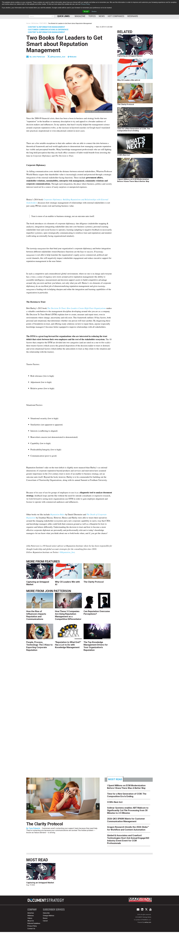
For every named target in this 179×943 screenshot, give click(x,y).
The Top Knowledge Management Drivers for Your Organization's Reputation (96, 646)
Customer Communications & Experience (48, 29)
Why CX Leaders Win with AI (128, 80)
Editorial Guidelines (33, 923)
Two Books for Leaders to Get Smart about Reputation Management (64, 43)
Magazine (80, 16)
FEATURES (52, 561)
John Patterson (38, 57)
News (102, 16)
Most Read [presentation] (115, 779)
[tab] (115, 779)
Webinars (132, 16)
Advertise (30, 913)
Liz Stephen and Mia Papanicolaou (43, 833)
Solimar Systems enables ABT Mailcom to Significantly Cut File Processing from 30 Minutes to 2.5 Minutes (127, 810)
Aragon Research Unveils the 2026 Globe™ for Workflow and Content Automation (128, 828)
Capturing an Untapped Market (130, 56)
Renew (45, 918)
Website (72, 57)
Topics (92, 16)
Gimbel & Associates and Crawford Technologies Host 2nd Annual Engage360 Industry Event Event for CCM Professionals (128, 839)
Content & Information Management (46, 27)
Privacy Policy (85, 4)
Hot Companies (116, 16)
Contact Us (31, 929)
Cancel (45, 921)
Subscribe (46, 913)
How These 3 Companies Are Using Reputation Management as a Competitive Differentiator (68, 615)
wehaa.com (147, 922)
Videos (29, 918)
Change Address (48, 916)
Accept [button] (86, 11)
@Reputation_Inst (57, 57)
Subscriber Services (54, 909)
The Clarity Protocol (94, 582)
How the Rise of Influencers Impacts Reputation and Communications (36, 615)
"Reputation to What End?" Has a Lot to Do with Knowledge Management (68, 645)
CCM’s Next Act (123, 155)
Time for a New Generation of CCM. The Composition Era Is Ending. (133, 130)
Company (32, 909)
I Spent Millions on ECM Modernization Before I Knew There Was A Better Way (133, 180)
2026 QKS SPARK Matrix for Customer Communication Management (126, 820)
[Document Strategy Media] (46, 900)
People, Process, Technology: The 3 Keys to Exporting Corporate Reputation (39, 646)
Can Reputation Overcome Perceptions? (97, 612)
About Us (30, 921)
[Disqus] (69, 686)
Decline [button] (94, 11)
